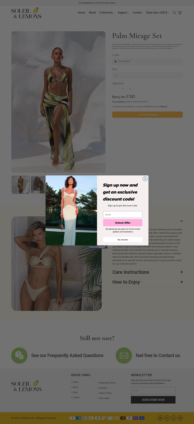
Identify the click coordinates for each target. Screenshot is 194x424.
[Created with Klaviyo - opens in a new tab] (97, 247)
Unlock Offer (123, 223)
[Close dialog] (145, 178)
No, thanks (123, 239)
